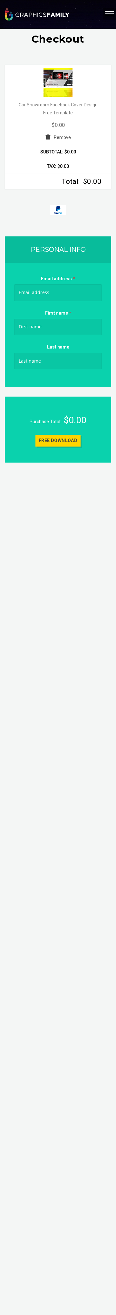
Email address (58, 278)
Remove (62, 137)
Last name (58, 346)
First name (58, 313)
